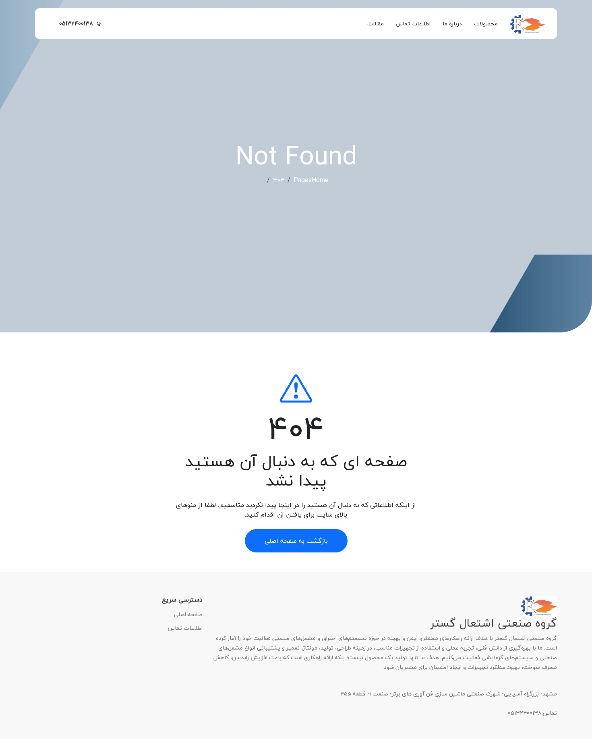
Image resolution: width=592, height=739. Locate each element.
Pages (303, 180)
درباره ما (452, 24)
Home (320, 180)
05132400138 (76, 24)
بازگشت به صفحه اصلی (296, 540)
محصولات (486, 24)
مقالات (375, 24)
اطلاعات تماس (413, 24)
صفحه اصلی (188, 614)
